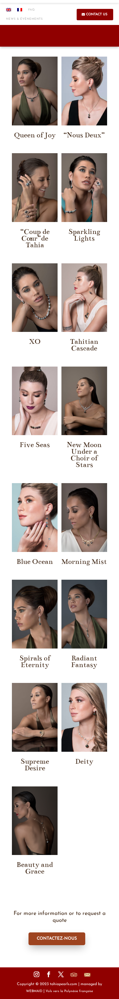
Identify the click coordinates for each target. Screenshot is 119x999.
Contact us (96, 14)
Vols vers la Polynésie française (69, 991)
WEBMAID (34, 991)
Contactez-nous (57, 939)
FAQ (31, 9)
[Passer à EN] (8, 11)
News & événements (24, 19)
